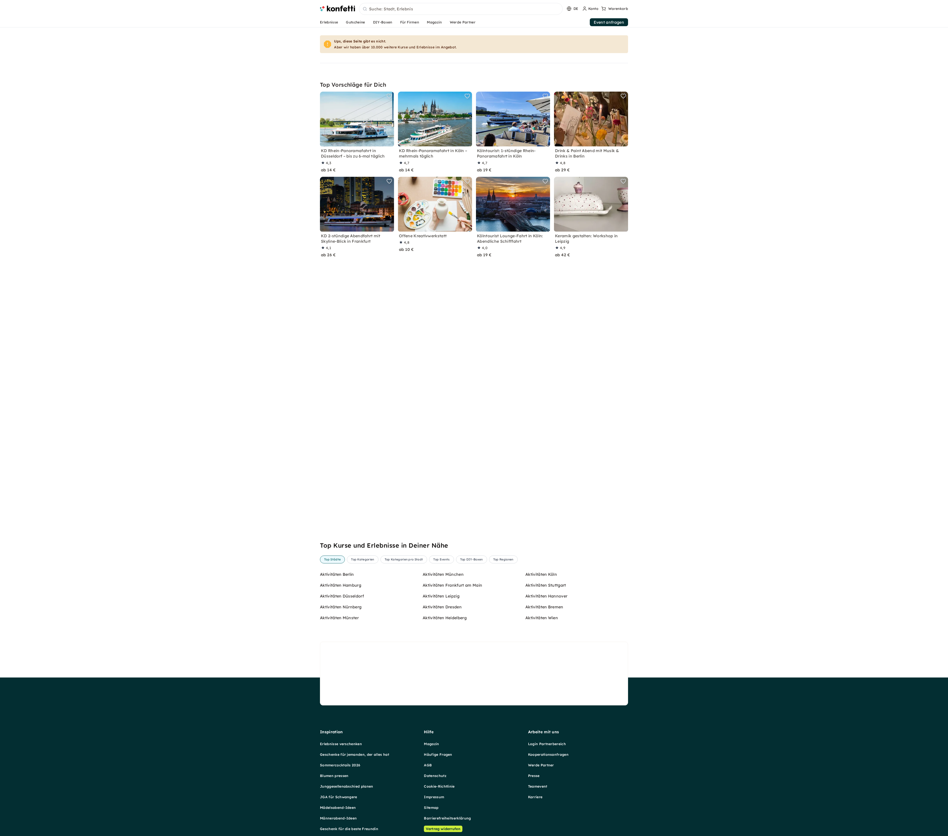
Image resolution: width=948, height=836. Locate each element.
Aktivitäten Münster (339, 617)
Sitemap (431, 807)
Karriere (535, 797)
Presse (534, 776)
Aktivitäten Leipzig (441, 596)
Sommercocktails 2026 (340, 765)
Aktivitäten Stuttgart (545, 585)
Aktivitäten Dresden (442, 606)
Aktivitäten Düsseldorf (342, 596)
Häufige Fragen (438, 754)
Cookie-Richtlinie (439, 786)
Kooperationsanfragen (548, 754)
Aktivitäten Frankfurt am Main (452, 585)
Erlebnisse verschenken (341, 744)
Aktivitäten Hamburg (340, 585)
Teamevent (537, 786)
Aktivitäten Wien (541, 617)
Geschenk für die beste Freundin (349, 829)
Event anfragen (609, 22)
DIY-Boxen (382, 22)
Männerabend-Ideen (338, 818)
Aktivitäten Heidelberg (445, 617)
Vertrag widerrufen (443, 829)
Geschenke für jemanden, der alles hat (354, 754)
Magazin (434, 22)
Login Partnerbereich (547, 744)
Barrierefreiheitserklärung (447, 818)
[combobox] (461, 9)
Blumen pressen (334, 776)
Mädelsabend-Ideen (338, 807)
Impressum (434, 797)
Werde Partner (462, 22)
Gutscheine (355, 22)
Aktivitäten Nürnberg (340, 606)
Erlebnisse (329, 22)
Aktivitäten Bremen (544, 606)
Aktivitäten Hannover (546, 596)
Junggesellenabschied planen (346, 786)
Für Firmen (409, 22)
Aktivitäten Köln (541, 574)
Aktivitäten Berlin (337, 574)
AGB (428, 765)
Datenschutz (435, 776)
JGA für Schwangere (338, 797)
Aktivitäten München (443, 574)
